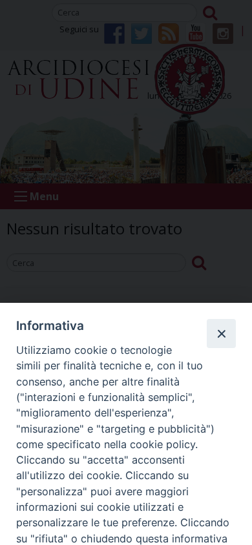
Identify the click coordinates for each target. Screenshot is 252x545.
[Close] (221, 333)
